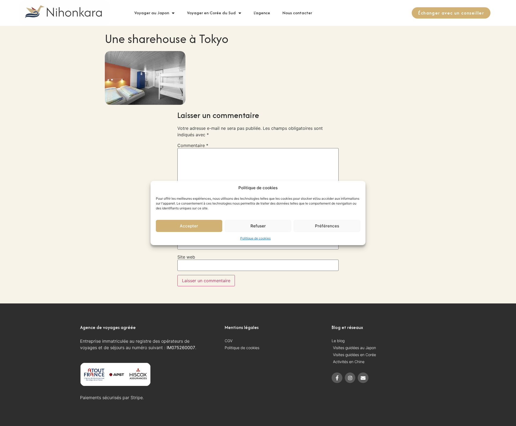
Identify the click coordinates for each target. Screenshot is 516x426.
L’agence (262, 13)
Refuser (258, 225)
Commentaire (192, 145)
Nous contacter (297, 13)
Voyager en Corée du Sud (211, 13)
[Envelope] (363, 378)
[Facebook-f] (337, 378)
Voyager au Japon (151, 13)
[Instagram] (350, 378)
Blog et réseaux (347, 327)
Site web (186, 257)
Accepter (189, 225)
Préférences (327, 225)
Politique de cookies (255, 238)
